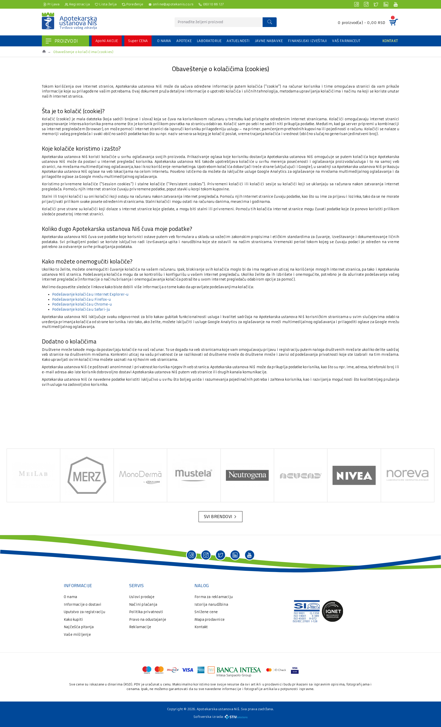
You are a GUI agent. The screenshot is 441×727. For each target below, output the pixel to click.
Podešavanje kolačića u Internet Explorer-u (90, 294)
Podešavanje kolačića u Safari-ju (81, 309)
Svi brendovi (218, 516)
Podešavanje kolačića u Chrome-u (82, 304)
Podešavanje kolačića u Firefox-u (81, 299)
